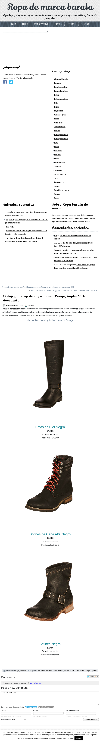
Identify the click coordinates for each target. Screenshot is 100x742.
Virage (87, 671)
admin (32, 305)
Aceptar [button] (79, 738)
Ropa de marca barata (50, 7)
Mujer (25, 24)
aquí (71, 738)
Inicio (13, 24)
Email (35, 710)
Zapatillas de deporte (61, 190)
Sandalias (57, 166)
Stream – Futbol (60, 174)
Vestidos (57, 186)
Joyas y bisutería (59, 126)
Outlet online (79, 671)
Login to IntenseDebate (31, 707)
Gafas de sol (58, 122)
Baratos (49, 671)
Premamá (71, 24)
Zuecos (56, 198)
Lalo (55, 235)
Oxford (56, 146)
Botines (57, 106)
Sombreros (58, 170)
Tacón (56, 178)
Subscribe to (6, 720)
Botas (56, 102)
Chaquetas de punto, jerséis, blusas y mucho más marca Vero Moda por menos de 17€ (38, 287)
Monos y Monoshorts (61, 134)
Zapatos (85, 24)
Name (3, 710)
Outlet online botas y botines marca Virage (49, 320)
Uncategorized (59, 182)
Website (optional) (72, 710)
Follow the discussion (96, 676)
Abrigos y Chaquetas (61, 78)
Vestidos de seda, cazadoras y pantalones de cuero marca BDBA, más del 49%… (64, 290)
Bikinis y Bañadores (61, 90)
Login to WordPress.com (46, 707)
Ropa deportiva (41, 24)
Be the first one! (36, 683)
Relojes (56, 158)
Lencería (58, 24)
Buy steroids (58, 110)
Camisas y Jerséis (60, 114)
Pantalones (58, 150)
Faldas (56, 118)
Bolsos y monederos (61, 98)
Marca (66, 671)
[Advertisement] (71, 45)
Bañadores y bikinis (60, 86)
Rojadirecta (10, 226)
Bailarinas (57, 83)
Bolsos (56, 94)
